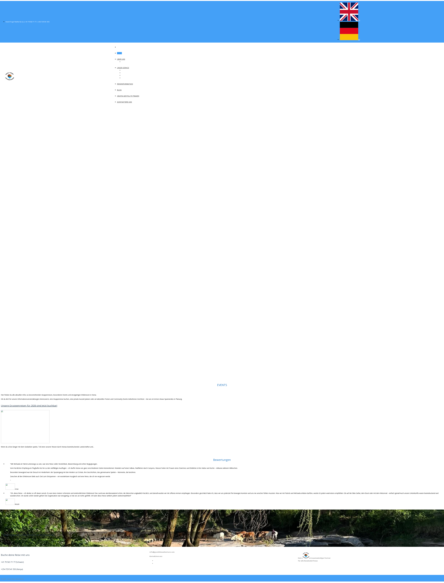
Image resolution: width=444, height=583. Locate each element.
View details (5, 451)
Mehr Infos (157, 212)
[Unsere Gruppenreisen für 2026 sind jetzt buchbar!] (25, 443)
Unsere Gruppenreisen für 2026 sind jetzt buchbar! (29, 405)
